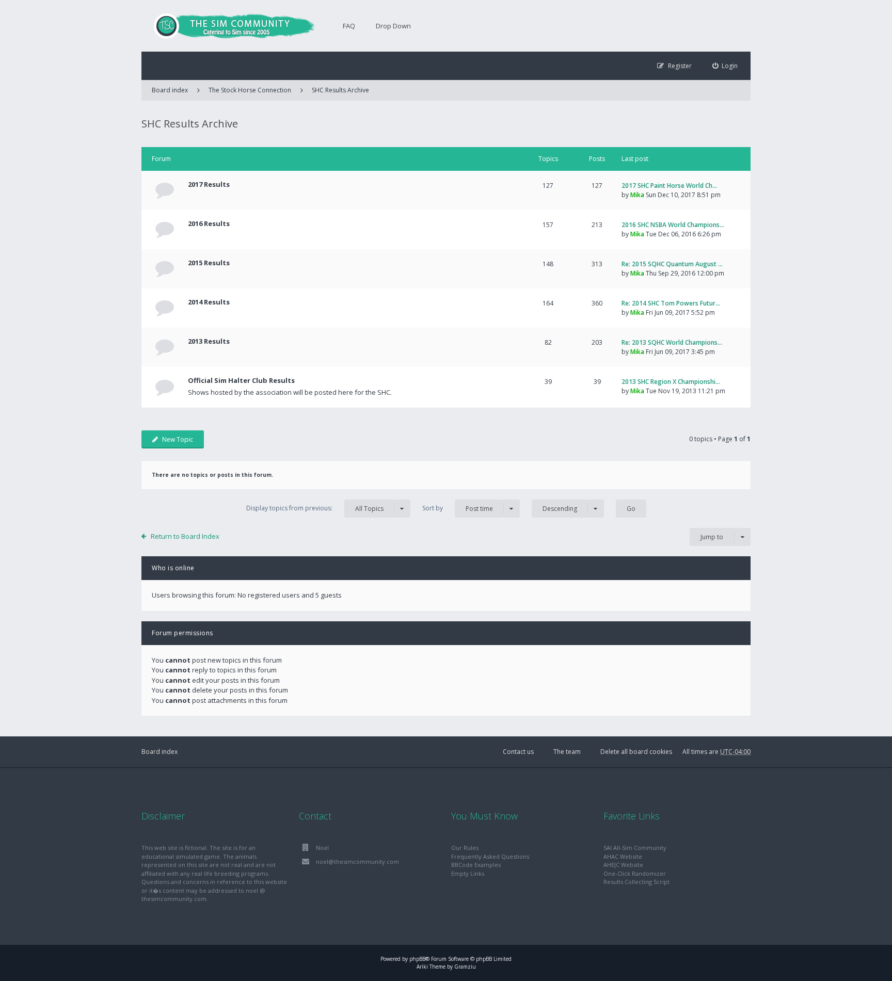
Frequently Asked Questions (490, 856)
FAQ (349, 25)
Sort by (457, 508)
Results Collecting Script (636, 882)
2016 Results (209, 223)
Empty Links (467, 873)
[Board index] (229, 26)
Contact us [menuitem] (518, 751)
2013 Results (209, 341)
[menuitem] (725, 65)
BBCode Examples (476, 865)
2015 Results (209, 262)
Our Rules (465, 847)
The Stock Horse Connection (250, 90)
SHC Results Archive (340, 90)
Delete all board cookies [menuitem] (636, 751)
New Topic (177, 439)
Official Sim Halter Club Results (241, 380)
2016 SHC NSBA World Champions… (673, 224)
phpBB (417, 958)
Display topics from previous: (315, 508)
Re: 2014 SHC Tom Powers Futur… (671, 303)
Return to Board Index (185, 536)
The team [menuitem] (567, 751)
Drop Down (393, 25)
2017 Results (209, 184)
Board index (159, 751)
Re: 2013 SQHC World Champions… (672, 342)
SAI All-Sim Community (634, 847)
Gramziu (465, 966)
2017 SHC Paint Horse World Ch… (669, 185)
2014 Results (209, 302)
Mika (637, 194)
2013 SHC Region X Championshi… (671, 381)
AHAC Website (622, 856)
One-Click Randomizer (634, 873)
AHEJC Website (623, 865)
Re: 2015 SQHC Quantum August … (672, 264)
